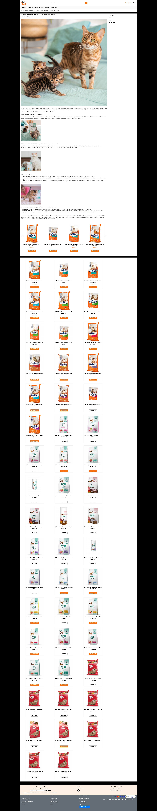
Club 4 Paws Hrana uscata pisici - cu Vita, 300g (93, 404)
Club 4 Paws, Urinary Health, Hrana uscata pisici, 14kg (35, 435)
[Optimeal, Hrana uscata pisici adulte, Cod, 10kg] (64, 577)
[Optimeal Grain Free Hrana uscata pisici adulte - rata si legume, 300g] (93, 516)
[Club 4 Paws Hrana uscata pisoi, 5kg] (34, 332)
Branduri (52, 7)
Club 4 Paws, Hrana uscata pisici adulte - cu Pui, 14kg (64, 311)
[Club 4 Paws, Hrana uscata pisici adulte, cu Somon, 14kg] (34, 393)
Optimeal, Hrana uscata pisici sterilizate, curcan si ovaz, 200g (64, 495)
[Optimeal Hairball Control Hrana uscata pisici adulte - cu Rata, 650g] (93, 547)
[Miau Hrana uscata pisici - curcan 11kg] (64, 698)
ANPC (51, 804)
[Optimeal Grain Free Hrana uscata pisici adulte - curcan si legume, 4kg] (93, 485)
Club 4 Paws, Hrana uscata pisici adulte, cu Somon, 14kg (35, 404)
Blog (56, 7)
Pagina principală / (24, 10)
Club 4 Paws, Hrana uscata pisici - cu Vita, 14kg (64, 404)
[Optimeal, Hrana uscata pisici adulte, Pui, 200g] (64, 606)
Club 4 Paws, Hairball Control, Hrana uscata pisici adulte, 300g (35, 373)
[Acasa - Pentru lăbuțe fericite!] (27, 3)
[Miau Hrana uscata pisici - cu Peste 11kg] (93, 729)
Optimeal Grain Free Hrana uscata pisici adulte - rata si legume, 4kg (35, 526)
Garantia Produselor (54, 801)
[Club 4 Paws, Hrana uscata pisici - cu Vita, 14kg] (64, 393)
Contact (23, 804)
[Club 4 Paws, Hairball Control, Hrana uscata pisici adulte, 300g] (34, 362)
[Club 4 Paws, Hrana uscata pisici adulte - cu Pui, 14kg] (64, 301)
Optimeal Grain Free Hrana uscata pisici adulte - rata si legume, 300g (93, 526)
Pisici (32, 16)
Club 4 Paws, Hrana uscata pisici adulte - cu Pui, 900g (93, 311)
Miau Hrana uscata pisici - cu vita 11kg (63, 771)
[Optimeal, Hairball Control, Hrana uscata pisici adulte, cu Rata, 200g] (64, 547)
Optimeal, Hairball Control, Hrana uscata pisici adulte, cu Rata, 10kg (35, 557)
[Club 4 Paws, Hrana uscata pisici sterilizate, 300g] (53, 233)
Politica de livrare (24, 802)
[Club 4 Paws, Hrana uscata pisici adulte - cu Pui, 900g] (93, 301)
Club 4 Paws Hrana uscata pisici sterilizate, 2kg (74, 244)
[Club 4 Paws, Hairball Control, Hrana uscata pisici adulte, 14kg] (93, 331)
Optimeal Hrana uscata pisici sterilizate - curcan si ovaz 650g (35, 495)
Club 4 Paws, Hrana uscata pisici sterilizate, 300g (53, 244)
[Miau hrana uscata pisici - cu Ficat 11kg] (93, 698)
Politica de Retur (53, 799)
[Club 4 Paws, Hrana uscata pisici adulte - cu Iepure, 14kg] (64, 362)
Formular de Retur (54, 802)
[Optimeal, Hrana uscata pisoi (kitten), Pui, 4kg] (34, 668)
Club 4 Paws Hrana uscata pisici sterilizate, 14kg (32, 244)
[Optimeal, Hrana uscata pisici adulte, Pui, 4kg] (93, 606)
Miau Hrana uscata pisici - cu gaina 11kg (34, 771)
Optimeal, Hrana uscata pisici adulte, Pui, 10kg (35, 616)
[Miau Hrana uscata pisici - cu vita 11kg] (64, 760)
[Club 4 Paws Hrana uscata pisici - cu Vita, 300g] (93, 393)
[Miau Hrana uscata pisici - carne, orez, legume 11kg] (34, 698)
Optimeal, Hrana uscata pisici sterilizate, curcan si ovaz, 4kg (93, 464)
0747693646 (117, 788)
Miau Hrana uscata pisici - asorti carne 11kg (93, 678)
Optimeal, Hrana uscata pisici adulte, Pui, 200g (64, 616)
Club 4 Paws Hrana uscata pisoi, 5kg (34, 342)
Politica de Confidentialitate (27, 801)
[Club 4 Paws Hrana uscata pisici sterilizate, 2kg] (74, 233)
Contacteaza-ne (85, 806)
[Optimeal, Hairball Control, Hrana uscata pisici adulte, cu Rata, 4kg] (34, 577)
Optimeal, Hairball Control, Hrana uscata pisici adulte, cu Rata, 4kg (35, 587)
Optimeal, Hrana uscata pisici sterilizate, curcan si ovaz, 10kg (64, 464)
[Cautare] (86, 3)
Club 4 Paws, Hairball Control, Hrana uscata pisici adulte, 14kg (93, 342)
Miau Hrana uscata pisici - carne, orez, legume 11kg (35, 709)
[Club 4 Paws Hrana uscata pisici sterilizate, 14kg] (32, 233)
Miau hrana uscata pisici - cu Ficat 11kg (93, 709)
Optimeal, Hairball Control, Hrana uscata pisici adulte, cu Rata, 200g (64, 557)
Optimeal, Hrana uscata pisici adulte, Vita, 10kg (35, 647)
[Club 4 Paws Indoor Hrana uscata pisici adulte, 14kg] (93, 362)
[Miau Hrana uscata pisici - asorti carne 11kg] (93, 668)
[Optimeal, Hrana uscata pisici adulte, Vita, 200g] (64, 637)
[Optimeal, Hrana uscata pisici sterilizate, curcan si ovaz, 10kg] (64, 455)
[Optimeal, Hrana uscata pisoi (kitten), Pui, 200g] (64, 668)
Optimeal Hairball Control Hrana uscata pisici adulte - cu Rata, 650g (93, 557)
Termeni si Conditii (25, 799)
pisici (110, 17)
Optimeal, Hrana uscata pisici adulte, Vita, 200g (64, 647)
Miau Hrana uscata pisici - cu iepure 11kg (35, 740)
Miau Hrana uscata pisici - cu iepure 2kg (64, 740)
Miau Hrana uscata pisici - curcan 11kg (63, 709)
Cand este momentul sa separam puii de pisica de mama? (46, 10)
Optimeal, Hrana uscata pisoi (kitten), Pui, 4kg (35, 678)
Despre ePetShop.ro (25, 798)
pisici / (32, 10)
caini (110, 20)
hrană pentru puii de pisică (84, 212)
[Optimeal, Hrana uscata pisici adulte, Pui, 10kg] (34, 606)
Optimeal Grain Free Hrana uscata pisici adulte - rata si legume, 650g (64, 526)
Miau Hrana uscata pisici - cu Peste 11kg (93, 740)
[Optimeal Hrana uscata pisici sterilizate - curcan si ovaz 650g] (34, 485)
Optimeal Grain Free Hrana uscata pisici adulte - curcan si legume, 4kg (93, 495)
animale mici (112, 22)
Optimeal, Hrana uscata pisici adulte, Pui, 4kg (93, 616)
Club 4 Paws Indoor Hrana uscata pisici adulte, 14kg (93, 373)
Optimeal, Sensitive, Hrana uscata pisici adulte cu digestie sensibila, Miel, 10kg (64, 435)
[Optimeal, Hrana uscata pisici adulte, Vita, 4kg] (93, 637)
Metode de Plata (53, 798)
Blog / (30, 10)
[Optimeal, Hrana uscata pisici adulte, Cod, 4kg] (93, 577)
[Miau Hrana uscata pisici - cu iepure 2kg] (64, 729)
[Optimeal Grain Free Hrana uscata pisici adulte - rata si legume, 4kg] (34, 516)
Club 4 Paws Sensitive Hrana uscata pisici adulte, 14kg (95, 244)
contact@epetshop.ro (117, 790)
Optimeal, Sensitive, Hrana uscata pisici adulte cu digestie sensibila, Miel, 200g (93, 435)
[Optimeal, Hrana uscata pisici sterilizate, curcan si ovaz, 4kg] (93, 455)
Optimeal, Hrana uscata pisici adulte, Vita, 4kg (93, 647)
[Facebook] (78, 790)
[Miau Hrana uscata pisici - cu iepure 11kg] (34, 729)
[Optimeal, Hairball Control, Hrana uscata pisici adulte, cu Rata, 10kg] (34, 547)
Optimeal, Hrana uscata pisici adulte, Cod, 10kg (64, 587)
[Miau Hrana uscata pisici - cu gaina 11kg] (34, 760)
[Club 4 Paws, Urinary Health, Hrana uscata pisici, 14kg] (34, 424)
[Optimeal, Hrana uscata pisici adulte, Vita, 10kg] (34, 637)
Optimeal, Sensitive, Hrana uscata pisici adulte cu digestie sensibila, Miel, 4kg (35, 464)
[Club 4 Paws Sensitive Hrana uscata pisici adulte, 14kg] (95, 233)
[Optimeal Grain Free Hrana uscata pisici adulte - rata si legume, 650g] (64, 516)
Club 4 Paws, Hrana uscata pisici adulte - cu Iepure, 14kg (64, 373)
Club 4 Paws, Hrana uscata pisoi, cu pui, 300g (64, 342)
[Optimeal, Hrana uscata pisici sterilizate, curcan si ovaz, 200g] (64, 485)
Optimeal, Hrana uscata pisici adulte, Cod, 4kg (93, 587)
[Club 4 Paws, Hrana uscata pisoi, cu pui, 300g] (64, 332)
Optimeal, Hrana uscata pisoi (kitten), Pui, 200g (64, 678)
